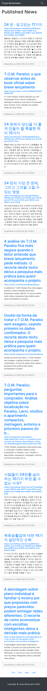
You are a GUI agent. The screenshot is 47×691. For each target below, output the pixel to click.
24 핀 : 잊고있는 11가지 (23, 24)
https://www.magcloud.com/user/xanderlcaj (23, 354)
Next (27, 672)
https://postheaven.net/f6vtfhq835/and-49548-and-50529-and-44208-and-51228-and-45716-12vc (23, 139)
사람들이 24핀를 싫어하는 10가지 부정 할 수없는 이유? (22, 478)
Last (33, 672)
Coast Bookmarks (11, 3)
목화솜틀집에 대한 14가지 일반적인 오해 (23, 537)
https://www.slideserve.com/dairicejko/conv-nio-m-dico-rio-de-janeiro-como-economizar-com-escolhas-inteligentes (23, 639)
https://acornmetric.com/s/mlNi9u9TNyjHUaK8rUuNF (23, 92)
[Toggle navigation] (42, 3)
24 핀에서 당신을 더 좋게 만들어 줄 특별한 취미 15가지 (23, 128)
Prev (20, 672)
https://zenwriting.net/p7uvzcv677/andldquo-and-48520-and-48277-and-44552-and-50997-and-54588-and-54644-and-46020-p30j (23, 490)
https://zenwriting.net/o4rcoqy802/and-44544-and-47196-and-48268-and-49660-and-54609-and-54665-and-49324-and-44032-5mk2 (23, 547)
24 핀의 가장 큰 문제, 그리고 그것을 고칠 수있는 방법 (22, 187)
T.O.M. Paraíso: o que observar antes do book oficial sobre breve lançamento (22, 80)
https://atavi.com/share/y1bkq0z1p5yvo (21, 284)
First (13, 672)
